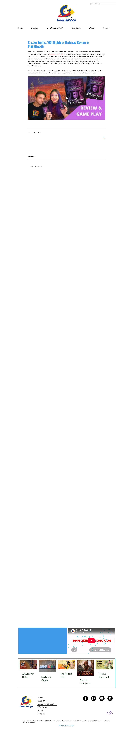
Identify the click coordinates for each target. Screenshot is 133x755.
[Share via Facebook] (29, 132)
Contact (41, 713)
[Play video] (66, 98)
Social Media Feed (46, 703)
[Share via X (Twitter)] (34, 132)
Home (40, 697)
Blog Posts (42, 707)
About (40, 710)
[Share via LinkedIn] (39, 132)
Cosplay (41, 700)
